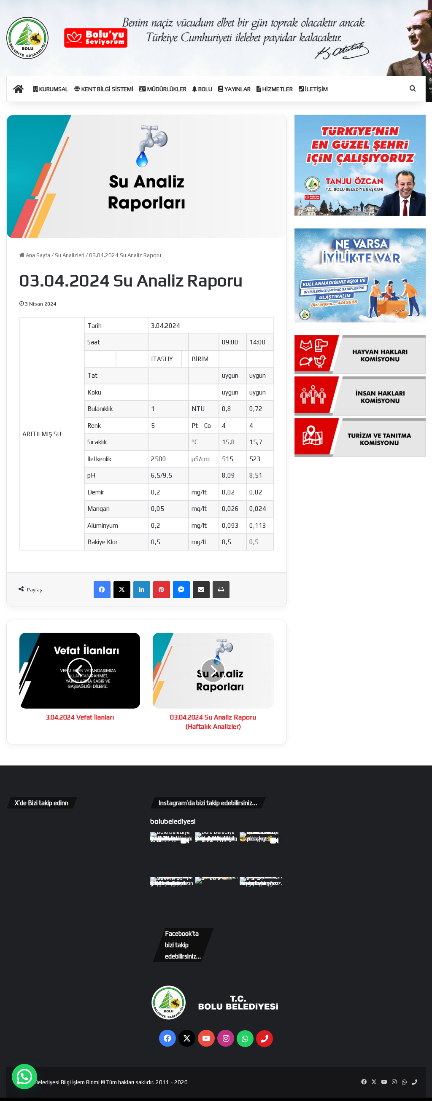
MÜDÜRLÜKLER (166, 89)
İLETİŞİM (316, 89)
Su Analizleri (69, 255)
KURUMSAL (53, 89)
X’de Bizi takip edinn (41, 802)
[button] (24, 1076)
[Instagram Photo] (216, 853)
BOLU (204, 89)
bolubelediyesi (173, 821)
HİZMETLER (277, 89)
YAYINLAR (237, 89)
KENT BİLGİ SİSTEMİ (106, 89)
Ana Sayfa (37, 255)
